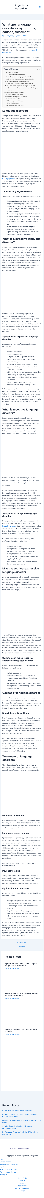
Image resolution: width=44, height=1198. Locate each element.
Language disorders (11, 72)
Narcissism (4, 1167)
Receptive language (9, 526)
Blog (1, 1159)
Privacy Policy (22, 1178)
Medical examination (14, 99)
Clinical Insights (5, 1162)
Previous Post (22, 942)
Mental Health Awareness (9, 1164)
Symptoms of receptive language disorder (20, 83)
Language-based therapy (15, 101)
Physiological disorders (8, 1169)
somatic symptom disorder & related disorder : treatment (22, 995)
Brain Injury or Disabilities (15, 94)
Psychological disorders (12, 968)
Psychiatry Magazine (21, 7)
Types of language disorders (16, 74)
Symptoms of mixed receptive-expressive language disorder (23, 89)
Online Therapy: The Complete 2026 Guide (17, 1111)
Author (22, 1191)
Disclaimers (22, 1186)
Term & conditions (22, 1188)
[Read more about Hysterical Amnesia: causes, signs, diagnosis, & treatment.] (21, 979)
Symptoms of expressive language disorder (21, 79)
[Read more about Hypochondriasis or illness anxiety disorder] (22, 1061)
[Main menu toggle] (39, 7)
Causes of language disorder (14, 92)
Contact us (22, 1183)
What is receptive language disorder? (17, 81)
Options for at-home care (15, 105)
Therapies (3, 1175)
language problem (8, 179)
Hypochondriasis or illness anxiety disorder (21, 1030)
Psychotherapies (13, 103)
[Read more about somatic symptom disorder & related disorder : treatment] (22, 1012)
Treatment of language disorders (16, 96)
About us (22, 1181)
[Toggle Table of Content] (37, 69)
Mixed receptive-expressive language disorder (20, 86)
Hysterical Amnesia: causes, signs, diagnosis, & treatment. (21, 964)
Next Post (22, 946)
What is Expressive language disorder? (18, 77)
